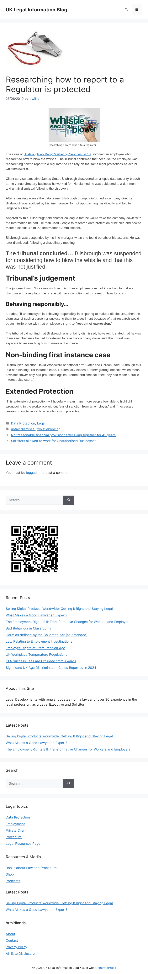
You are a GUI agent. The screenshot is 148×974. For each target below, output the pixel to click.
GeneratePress (105, 968)
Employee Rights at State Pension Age (35, 648)
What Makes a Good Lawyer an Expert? (36, 615)
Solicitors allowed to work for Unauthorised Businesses (53, 441)
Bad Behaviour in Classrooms (28, 628)
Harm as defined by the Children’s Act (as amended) (46, 635)
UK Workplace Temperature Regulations (36, 654)
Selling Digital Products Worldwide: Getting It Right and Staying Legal (59, 609)
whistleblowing (48, 429)
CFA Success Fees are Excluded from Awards (41, 661)
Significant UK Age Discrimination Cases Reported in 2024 (51, 668)
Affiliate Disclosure (20, 954)
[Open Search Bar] (126, 9)
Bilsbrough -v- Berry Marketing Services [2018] (58, 154)
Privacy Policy (16, 947)
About (10, 934)
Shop (10, 874)
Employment (15, 824)
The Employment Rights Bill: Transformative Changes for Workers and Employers (68, 622)
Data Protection (23, 423)
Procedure (14, 837)
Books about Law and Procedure (31, 868)
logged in (33, 473)
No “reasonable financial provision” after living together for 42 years (63, 435)
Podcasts (13, 881)
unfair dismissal (23, 429)
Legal (41, 423)
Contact (12, 940)
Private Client (16, 830)
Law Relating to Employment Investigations (39, 641)
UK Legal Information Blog (36, 10)
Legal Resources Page (23, 843)
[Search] (68, 500)
